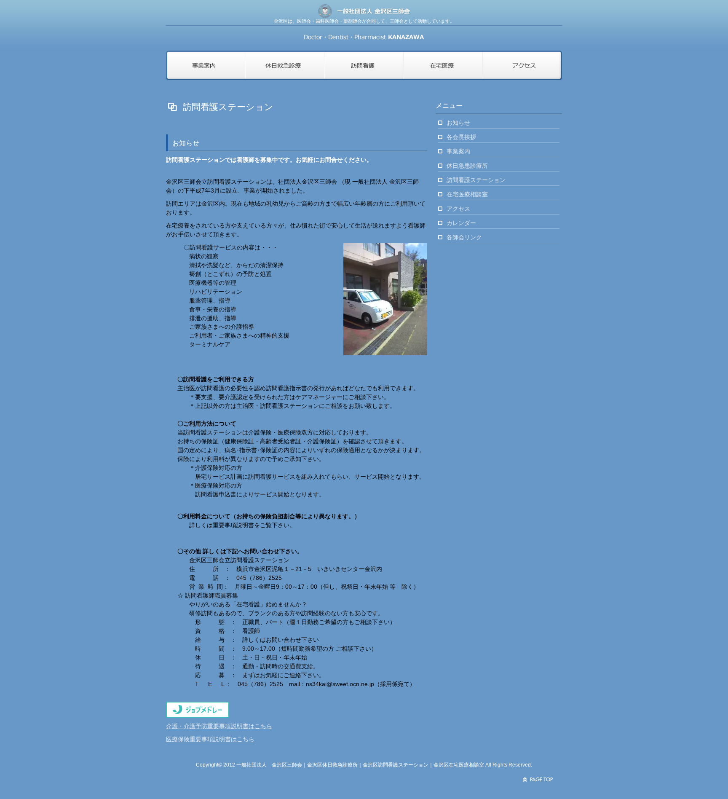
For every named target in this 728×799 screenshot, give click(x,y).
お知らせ (458, 122)
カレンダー (461, 223)
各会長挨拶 (461, 137)
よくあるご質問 (364, 65)
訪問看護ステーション (476, 180)
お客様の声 (443, 65)
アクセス (458, 208)
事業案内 (458, 151)
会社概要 (522, 65)
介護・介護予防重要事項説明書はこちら (219, 726)
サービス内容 (284, 65)
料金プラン (205, 65)
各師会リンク (464, 237)
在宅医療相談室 (467, 194)
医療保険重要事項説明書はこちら (210, 739)
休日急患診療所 (467, 165)
